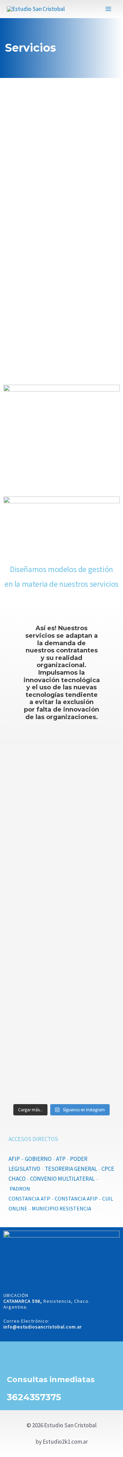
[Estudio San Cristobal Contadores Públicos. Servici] (61, 783)
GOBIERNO (38, 1159)
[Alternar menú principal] (109, 9)
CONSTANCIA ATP (29, 1198)
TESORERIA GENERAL (71, 1169)
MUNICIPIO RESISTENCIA (61, 1208)
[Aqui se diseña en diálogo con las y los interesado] (61, 957)
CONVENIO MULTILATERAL (62, 1178)
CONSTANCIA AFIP (76, 1198)
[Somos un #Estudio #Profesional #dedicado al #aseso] (61, 1069)
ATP (61, 1159)
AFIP (15, 1159)
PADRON (20, 1188)
